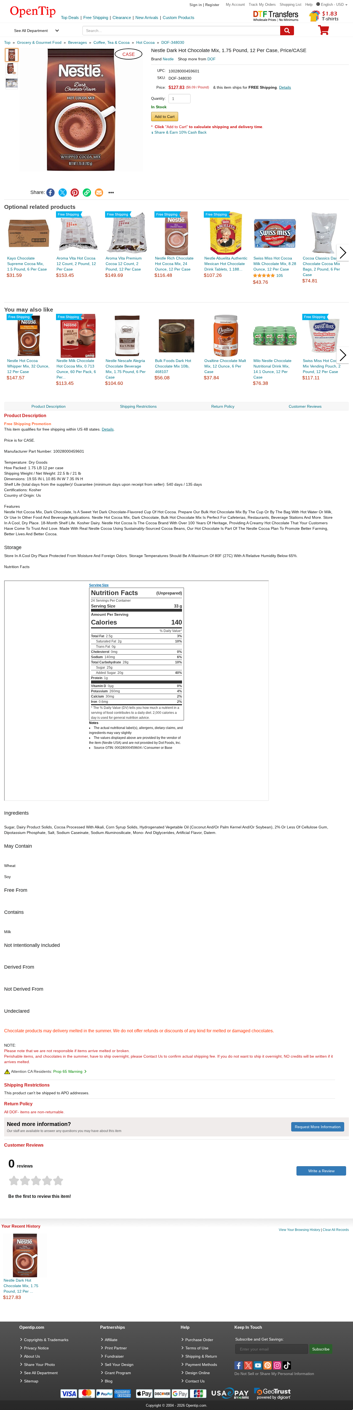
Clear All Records (336, 1230)
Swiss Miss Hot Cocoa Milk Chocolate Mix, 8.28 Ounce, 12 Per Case (274, 263)
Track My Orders (262, 4)
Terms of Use (196, 1348)
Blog (109, 1381)
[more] (111, 192)
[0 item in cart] (323, 32)
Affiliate (111, 1340)
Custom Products (178, 17)
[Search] (287, 30)
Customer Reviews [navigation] (305, 406)
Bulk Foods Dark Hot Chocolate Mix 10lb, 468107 (173, 366)
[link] (87, 192)
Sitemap (31, 1381)
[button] (331, 4)
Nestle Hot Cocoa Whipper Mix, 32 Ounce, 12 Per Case (28, 366)
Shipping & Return (201, 1356)
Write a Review (321, 1171)
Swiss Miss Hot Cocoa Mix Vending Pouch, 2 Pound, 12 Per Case (322, 366)
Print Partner (116, 1348)
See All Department (31, 30)
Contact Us (195, 1381)
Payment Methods (201, 1364)
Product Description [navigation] (48, 406)
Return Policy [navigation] (222, 406)
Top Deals (70, 17)
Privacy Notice (36, 1348)
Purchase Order (199, 1340)
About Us (32, 1356)
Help (308, 4)
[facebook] (50, 192)
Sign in (195, 5)
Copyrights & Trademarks (46, 1340)
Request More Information (318, 1127)
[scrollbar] (177, 298)
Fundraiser (114, 1356)
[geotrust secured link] (272, 1393)
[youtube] (258, 1365)
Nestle (168, 59)
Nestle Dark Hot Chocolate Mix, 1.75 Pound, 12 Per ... (21, 1285)
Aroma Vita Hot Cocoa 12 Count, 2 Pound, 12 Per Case (76, 263)
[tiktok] (287, 1365)
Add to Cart (165, 116)
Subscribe (321, 1349)
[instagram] (277, 1365)
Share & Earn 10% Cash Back (180, 132)
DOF (211, 59)
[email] (99, 192)
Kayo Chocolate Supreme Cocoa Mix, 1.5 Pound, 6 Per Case (27, 263)
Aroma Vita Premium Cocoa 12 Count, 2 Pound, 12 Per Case (124, 263)
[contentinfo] (33, 11)
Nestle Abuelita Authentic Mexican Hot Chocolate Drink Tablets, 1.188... (225, 263)
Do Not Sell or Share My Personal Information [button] (274, 1373)
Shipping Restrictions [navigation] (138, 406)
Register (212, 5)
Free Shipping (95, 17)
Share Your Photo (39, 1364)
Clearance (122, 17)
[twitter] (62, 192)
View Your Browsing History (299, 1230)
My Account (235, 4)
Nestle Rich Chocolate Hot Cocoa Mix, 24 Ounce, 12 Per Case (174, 263)
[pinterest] (75, 192)
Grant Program (118, 1373)
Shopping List (290, 4)
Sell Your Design (119, 1364)
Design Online (197, 1373)
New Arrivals (146, 17)
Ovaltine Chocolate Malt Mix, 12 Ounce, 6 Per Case (225, 366)
